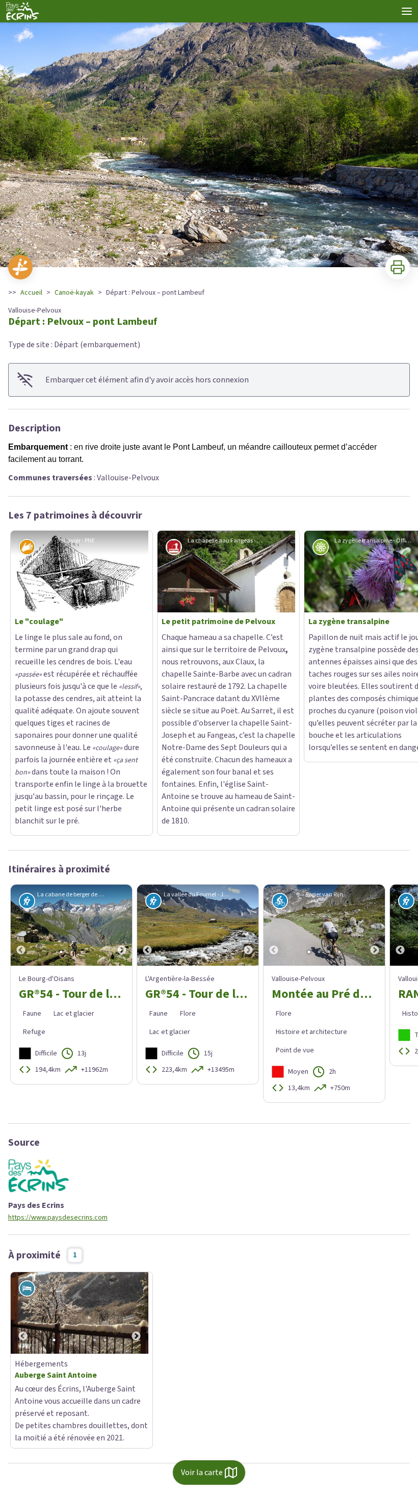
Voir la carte (202, 1472)
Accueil (31, 293)
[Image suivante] (122, 764)
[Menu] (407, 11)
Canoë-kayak (74, 293)
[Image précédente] (21, 764)
